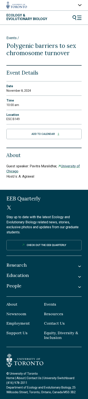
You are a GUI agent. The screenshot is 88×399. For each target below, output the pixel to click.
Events (11, 38)
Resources (53, 314)
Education (17, 275)
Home (10, 378)
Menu (77, 17)
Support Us (17, 333)
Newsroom (16, 314)
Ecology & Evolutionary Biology (26, 17)
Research (16, 265)
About (11, 304)
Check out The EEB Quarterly (46, 245)
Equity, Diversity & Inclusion (61, 335)
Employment (18, 323)
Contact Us (54, 323)
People (13, 286)
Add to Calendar (43, 134)
